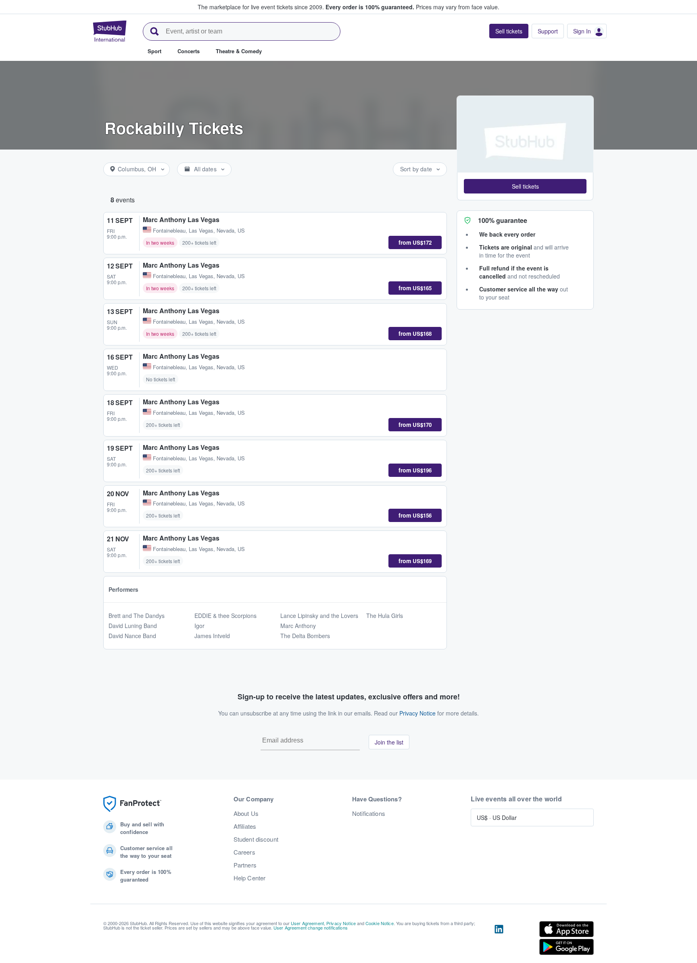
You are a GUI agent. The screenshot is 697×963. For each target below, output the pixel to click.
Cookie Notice (379, 923)
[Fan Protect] (132, 804)
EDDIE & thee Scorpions (225, 615)
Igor (199, 626)
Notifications (368, 813)
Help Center (250, 878)
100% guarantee (502, 220)
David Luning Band (133, 626)
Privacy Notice (417, 713)
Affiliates (245, 826)
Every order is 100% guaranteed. (370, 7)
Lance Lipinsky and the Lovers (319, 615)
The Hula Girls (384, 615)
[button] (525, 186)
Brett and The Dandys (137, 615)
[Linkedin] (499, 939)
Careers (244, 852)
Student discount (256, 839)
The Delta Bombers (305, 636)
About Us (246, 813)
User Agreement (307, 923)
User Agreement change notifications (310, 927)
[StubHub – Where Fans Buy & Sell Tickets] (109, 31)
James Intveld (212, 636)
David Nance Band (132, 636)
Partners (245, 865)
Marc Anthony (298, 626)
